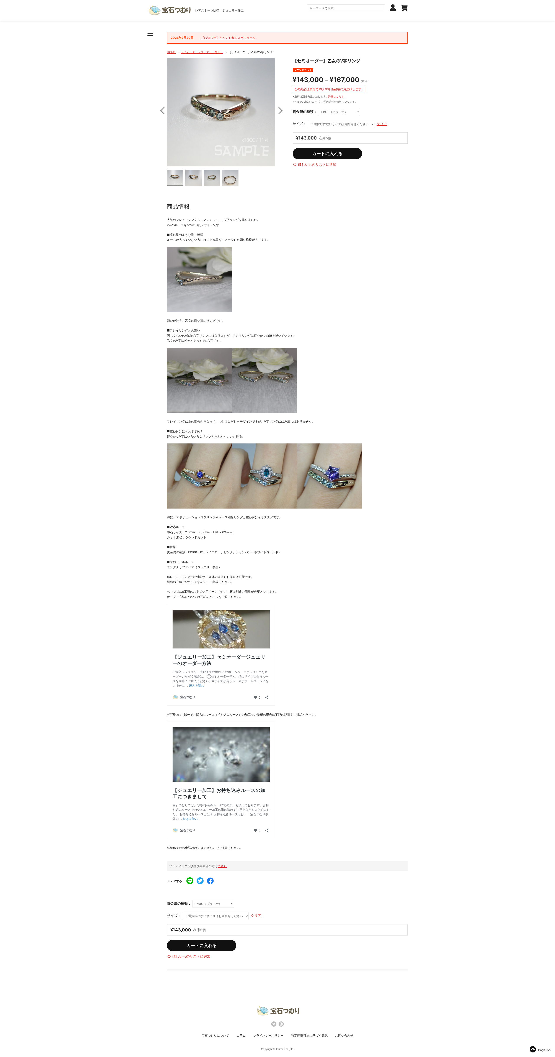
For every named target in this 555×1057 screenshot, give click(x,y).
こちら (222, 866)
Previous (164, 110)
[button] (314, 164)
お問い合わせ (344, 1035)
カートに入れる (327, 153)
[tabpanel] (221, 112)
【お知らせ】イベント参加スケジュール (228, 37)
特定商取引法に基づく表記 (309, 1035)
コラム (241, 1035)
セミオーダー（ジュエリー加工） (202, 52)
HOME (171, 52)
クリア (382, 124)
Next (278, 110)
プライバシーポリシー (268, 1035)
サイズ (298, 124)
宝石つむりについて (215, 1035)
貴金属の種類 (303, 112)
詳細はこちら (336, 96)
